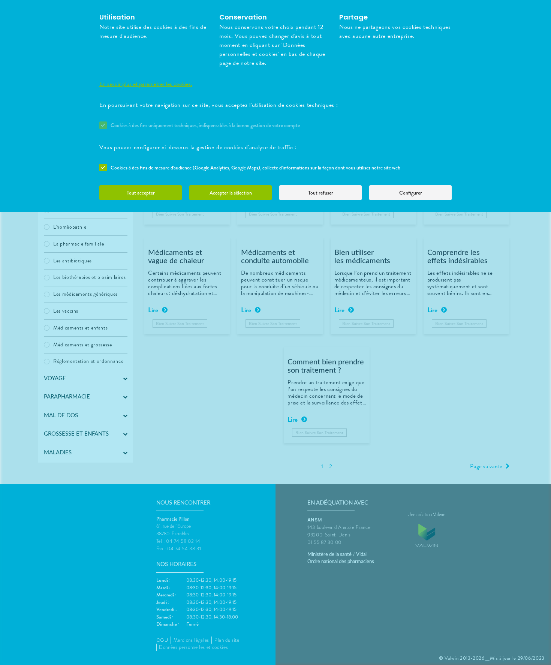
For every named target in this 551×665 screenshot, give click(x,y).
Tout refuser (320, 192)
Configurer (410, 192)
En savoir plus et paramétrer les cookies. (145, 83)
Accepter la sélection (231, 192)
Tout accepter (141, 192)
